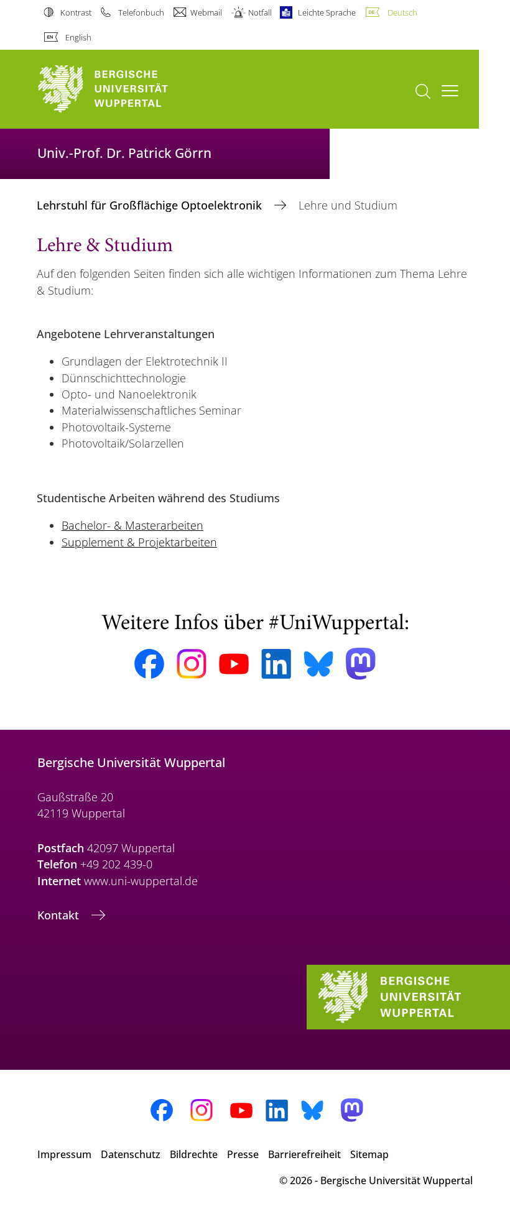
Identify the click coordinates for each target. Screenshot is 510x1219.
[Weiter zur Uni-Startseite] (124, 89)
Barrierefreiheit (304, 1154)
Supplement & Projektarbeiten (139, 542)
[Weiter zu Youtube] (234, 663)
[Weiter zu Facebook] (149, 664)
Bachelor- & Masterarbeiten (132, 525)
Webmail (206, 12)
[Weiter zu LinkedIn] (276, 663)
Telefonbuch (141, 12)
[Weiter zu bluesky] (318, 664)
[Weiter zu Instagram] (191, 664)
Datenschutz (130, 1154)
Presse (243, 1154)
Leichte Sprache (327, 12)
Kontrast (75, 12)
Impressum (64, 1154)
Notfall (260, 12)
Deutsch (402, 12)
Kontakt (59, 915)
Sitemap (369, 1154)
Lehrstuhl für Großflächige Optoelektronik (151, 205)
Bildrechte (194, 1154)
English (78, 37)
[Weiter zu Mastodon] (361, 663)
